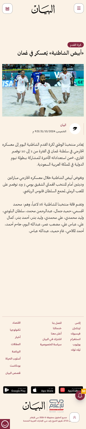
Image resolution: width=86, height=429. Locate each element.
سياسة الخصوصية (51, 344)
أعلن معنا (56, 333)
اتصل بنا (57, 322)
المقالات (16, 344)
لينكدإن (76, 328)
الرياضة (16, 351)
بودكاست (15, 365)
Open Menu (79, 8)
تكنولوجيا (15, 329)
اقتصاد (16, 322)
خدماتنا (57, 328)
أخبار (18, 337)
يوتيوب (76, 344)
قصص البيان (13, 373)
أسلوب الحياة (13, 358)
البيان (63, 125)
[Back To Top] (74, 417)
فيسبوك (75, 333)
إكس (77, 322)
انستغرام (75, 339)
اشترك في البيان (52, 339)
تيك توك (75, 349)
